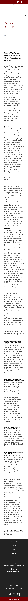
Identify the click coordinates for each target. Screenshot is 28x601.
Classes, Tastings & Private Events (14, 565)
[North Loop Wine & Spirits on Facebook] (10, 594)
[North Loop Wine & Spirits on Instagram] (18, 594)
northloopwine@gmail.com (14, 588)
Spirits (14, 553)
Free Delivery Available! (14, 571)
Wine (14, 545)
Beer (14, 549)
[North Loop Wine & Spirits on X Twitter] (14, 594)
